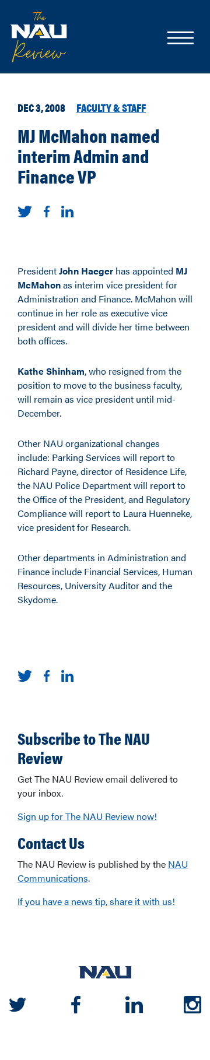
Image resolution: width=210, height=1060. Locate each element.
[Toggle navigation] (180, 39)
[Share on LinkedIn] (67, 210)
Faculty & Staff (111, 107)
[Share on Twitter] (25, 210)
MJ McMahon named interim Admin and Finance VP (88, 155)
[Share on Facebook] (47, 210)
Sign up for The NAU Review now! (87, 816)
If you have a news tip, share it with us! (96, 901)
